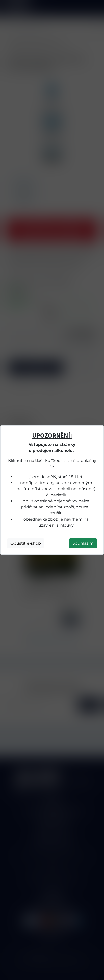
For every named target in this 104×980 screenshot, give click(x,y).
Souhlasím (83, 543)
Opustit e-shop (25, 543)
